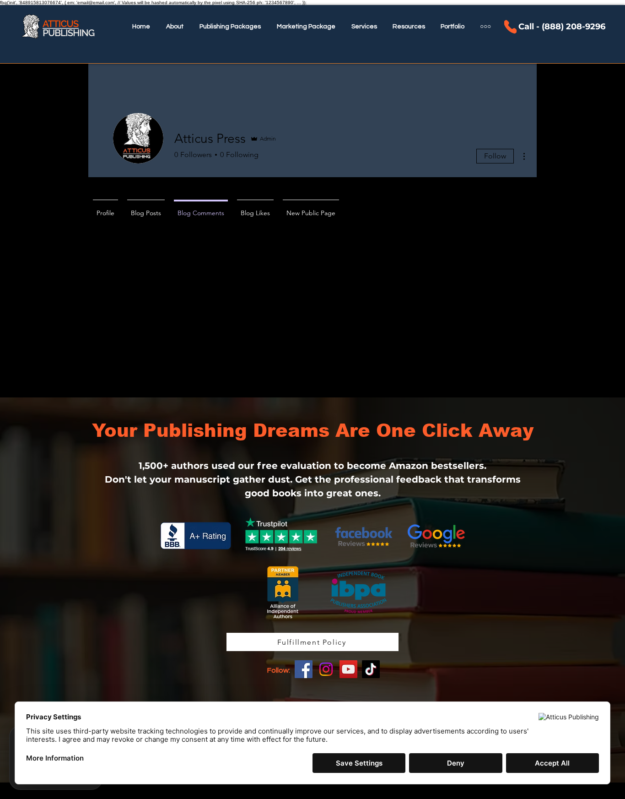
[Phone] (510, 27)
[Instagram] (326, 669)
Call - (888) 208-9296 (561, 27)
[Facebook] (303, 669)
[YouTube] (348, 669)
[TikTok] (371, 669)
